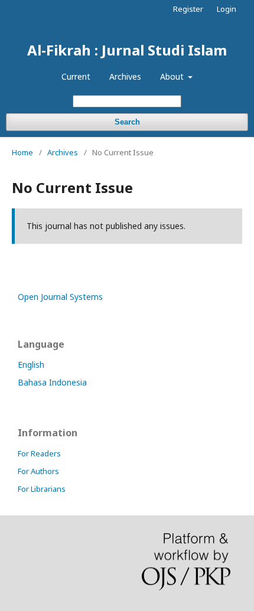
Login (226, 9)
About (173, 76)
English (31, 364)
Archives (125, 76)
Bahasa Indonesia (52, 382)
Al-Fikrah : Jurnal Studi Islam (127, 50)
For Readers (39, 453)
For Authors (38, 471)
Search (127, 121)
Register (188, 9)
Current (75, 76)
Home (22, 152)
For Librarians (42, 488)
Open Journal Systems (60, 296)
